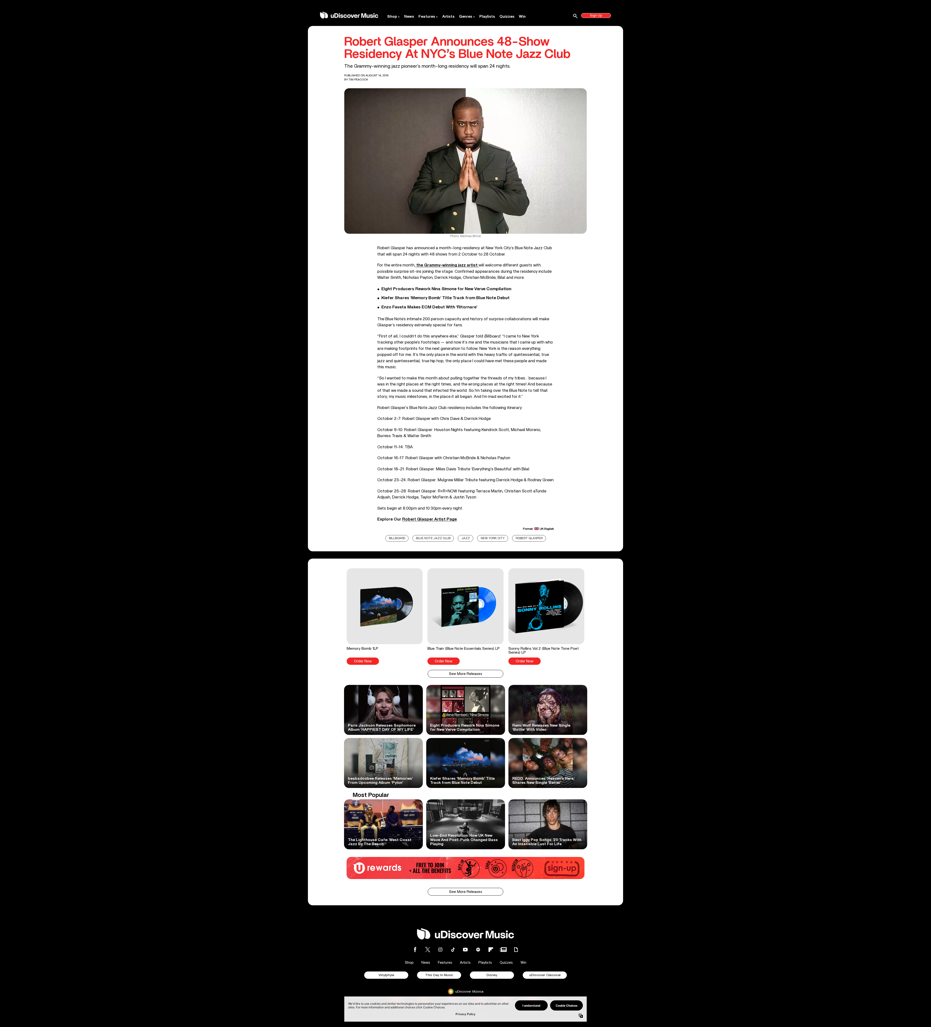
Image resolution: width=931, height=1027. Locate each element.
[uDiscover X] (427, 949)
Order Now (363, 661)
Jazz (465, 538)
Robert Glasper (529, 538)
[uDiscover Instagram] (440, 949)
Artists (448, 16)
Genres (465, 16)
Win (522, 16)
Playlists (487, 16)
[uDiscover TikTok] (452, 949)
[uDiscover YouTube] (465, 949)
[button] (385, 616)
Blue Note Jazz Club (433, 538)
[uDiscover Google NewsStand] (503, 949)
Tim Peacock (358, 79)
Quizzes (506, 16)
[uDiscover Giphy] (516, 949)
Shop (392, 16)
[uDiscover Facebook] (415, 949)
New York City (493, 538)
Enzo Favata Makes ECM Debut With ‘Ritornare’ (429, 307)
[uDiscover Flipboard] (490, 949)
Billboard (397, 538)
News (409, 16)
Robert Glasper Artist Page (429, 519)
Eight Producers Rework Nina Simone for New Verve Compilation (446, 289)
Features (426, 16)
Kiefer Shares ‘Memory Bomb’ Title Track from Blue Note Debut (445, 298)
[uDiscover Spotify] (478, 949)
